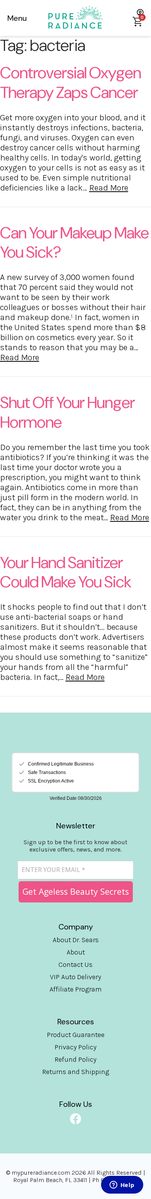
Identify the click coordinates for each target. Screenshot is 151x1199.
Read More (108, 188)
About (76, 952)
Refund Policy (75, 1059)
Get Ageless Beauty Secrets (75, 891)
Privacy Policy (75, 1047)
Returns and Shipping (75, 1071)
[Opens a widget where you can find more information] (122, 1185)
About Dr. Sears (76, 940)
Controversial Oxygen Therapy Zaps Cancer (70, 82)
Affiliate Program (76, 989)
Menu (17, 18)
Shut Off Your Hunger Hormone (67, 412)
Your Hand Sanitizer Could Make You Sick (65, 572)
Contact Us (75, 964)
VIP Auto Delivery (75, 977)
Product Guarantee (76, 1034)
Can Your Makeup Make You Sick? (74, 242)
